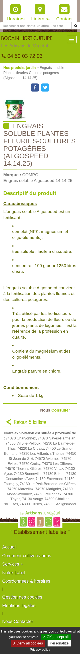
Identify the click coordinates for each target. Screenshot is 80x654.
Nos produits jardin (20, 68)
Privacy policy (40, 649)
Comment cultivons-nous (26, 555)
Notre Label (13, 572)
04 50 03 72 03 (24, 56)
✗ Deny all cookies (28, 643)
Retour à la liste (30, 422)
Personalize (59, 643)
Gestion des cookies (22, 597)
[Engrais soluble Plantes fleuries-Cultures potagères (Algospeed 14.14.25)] (41, 109)
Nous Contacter (17, 621)
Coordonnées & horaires (26, 581)
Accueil (9, 547)
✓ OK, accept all (56, 637)
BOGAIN (26, 42)
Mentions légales (18, 605)
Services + (12, 564)
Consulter (55, 410)
